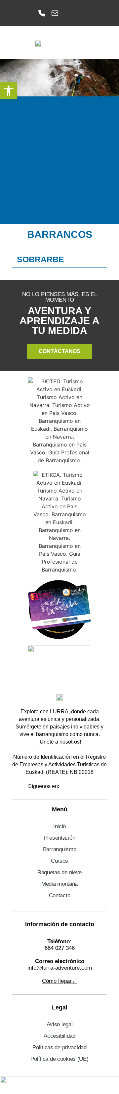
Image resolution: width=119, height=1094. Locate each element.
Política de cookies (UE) (59, 1059)
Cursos (59, 861)
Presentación (59, 838)
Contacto (59, 895)
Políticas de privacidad (59, 1047)
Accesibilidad (59, 1036)
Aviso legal (60, 1024)
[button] (103, 43)
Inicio (59, 826)
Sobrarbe (40, 259)
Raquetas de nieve (59, 872)
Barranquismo (59, 849)
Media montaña (59, 884)
